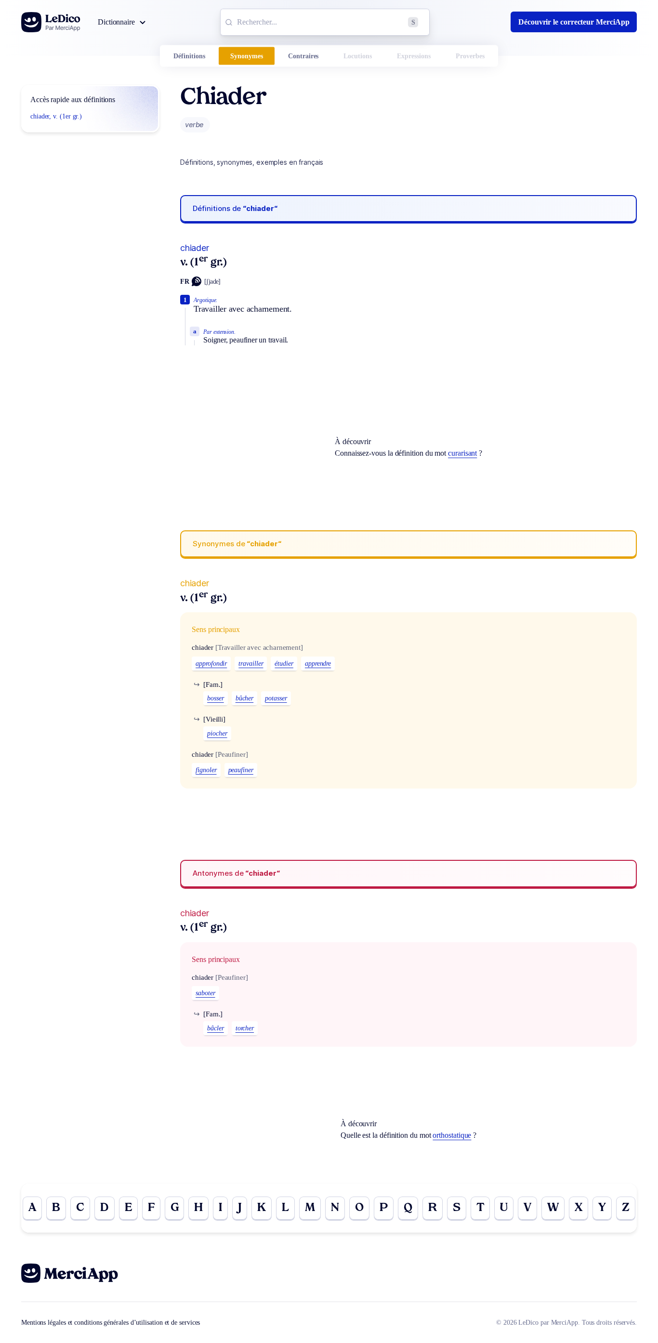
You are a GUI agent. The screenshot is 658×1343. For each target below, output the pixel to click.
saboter (205, 993)
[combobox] (325, 22)
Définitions (189, 56)
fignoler (206, 770)
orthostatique (452, 1135)
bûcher (245, 698)
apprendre (318, 663)
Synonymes (246, 56)
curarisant (462, 453)
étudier (284, 663)
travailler (250, 663)
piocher (217, 733)
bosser (215, 698)
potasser (276, 698)
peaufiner (240, 770)
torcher (245, 1028)
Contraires (303, 56)
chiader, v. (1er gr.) (56, 116)
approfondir (211, 663)
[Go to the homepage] (50, 22)
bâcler (215, 1028)
